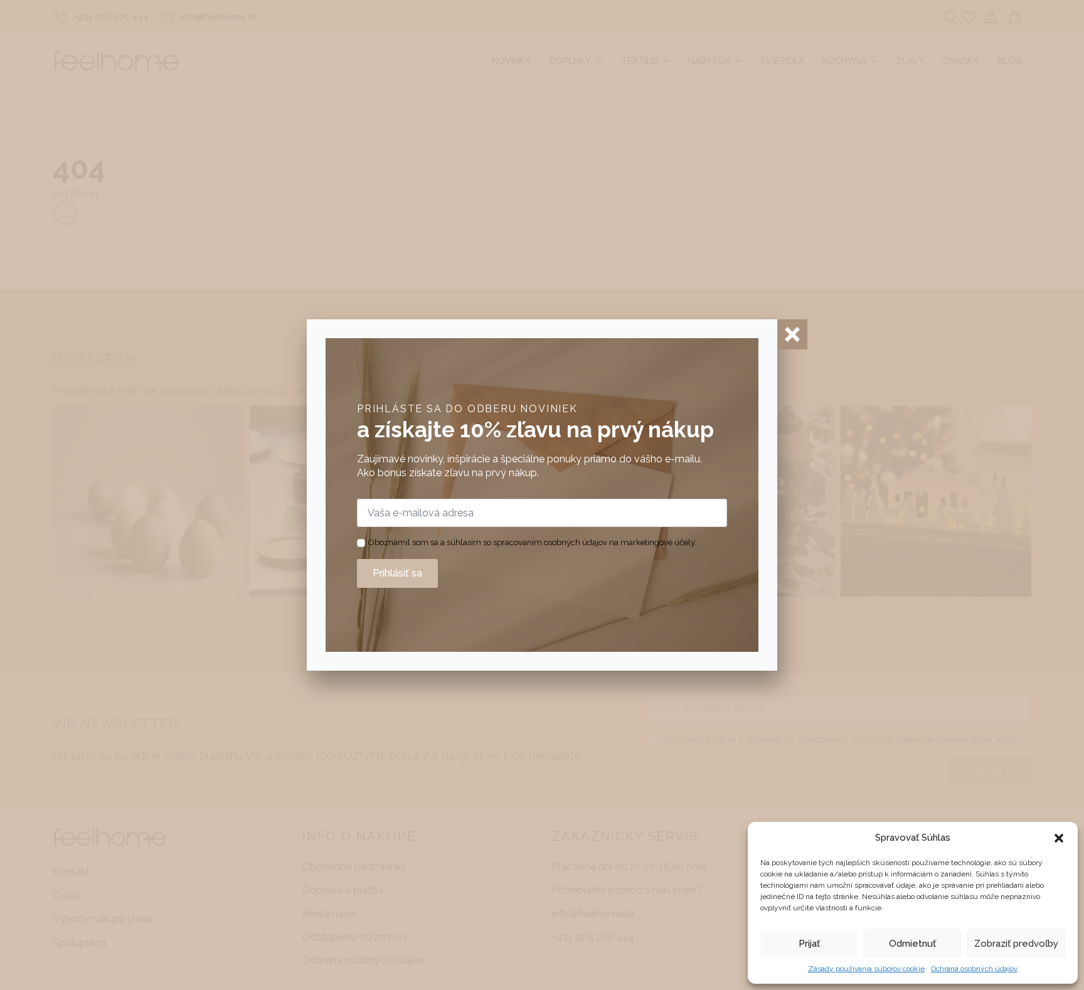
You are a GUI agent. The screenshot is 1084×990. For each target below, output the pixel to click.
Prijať (809, 943)
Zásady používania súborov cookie (866, 968)
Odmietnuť (912, 943)
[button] (1059, 838)
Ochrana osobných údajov (974, 968)
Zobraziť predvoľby (1016, 943)
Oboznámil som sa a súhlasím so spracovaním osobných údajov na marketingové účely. (532, 542)
